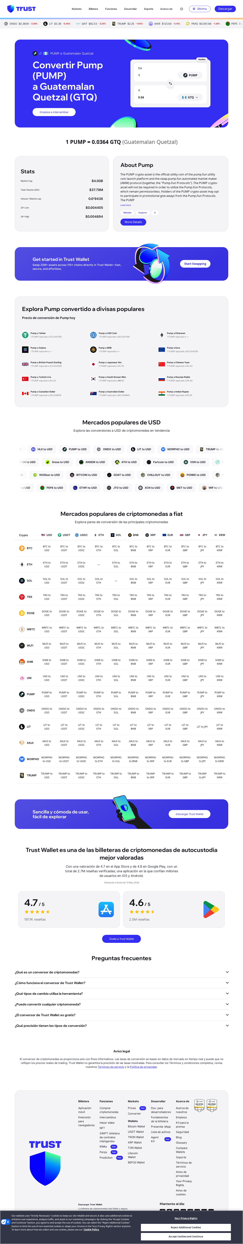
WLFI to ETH (98, 645)
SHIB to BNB (133, 661)
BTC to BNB (133, 548)
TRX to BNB (133, 597)
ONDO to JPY (202, 710)
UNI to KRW (219, 678)
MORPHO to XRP (150, 759)
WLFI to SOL (116, 645)
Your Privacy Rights (186, 1218)
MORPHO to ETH (98, 759)
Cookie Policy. (91, 1229)
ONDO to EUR (167, 710)
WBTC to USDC (81, 629)
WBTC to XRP (150, 629)
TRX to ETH (98, 597)
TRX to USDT (64, 597)
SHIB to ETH (98, 661)
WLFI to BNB (133, 645)
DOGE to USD (47, 613)
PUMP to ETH (99, 694)
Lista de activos (160, 1132)
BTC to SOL (116, 548)
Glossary (181, 1142)
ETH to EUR (168, 564)
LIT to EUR (168, 726)
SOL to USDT (64, 580)
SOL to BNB (133, 580)
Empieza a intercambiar (54, 112)
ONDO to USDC (81, 710)
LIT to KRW (219, 726)
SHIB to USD (46, 661)
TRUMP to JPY (202, 775)
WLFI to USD (46, 645)
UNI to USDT (64, 678)
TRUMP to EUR (168, 775)
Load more (125, 205)
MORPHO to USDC (81, 759)
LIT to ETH (99, 726)
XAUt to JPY (202, 743)
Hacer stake (107, 1122)
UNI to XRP (150, 678)
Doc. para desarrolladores (161, 1110)
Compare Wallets (181, 1150)
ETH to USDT (64, 564)
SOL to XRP (150, 580)
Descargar (225, 9)
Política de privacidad (143, 1067)
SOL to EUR (168, 580)
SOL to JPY (202, 580)
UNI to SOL (116, 678)
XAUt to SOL (116, 743)
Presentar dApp (161, 1126)
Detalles (201, 59)
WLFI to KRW (219, 645)
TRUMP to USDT (64, 775)
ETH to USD (47, 564)
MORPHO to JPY (202, 759)
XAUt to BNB (133, 743)
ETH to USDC (81, 564)
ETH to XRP (150, 564)
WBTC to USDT (64, 629)
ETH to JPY (202, 564)
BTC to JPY (202, 548)
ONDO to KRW (219, 710)
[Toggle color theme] (181, 9)
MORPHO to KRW (219, 759)
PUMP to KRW (219, 694)
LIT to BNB (133, 726)
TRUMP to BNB (133, 775)
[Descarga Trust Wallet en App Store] (106, 909)
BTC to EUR (168, 548)
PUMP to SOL (116, 694)
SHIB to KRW (219, 661)
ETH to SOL (116, 564)
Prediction (110, 1157)
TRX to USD (47, 597)
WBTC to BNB (133, 629)
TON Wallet (135, 1148)
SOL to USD (47, 580)
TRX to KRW (219, 597)
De (140, 68)
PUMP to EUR (168, 694)
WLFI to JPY (202, 645)
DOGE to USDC (81, 613)
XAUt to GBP (185, 743)
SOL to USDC (81, 580)
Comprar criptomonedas (109, 1110)
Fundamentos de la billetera (159, 1119)
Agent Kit (160, 1139)
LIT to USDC (81, 726)
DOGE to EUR (168, 613)
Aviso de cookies (181, 1192)
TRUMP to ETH (99, 775)
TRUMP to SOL (116, 775)
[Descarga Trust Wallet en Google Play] (211, 909)
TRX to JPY (202, 597)
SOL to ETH (99, 580)
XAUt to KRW (219, 743)
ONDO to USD (46, 710)
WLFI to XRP (150, 645)
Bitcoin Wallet (136, 1126)
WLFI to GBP (185, 645)
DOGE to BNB (133, 613)
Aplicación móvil (84, 1110)
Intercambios (108, 1117)
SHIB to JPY (202, 661)
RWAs (108, 1146)
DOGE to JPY (202, 613)
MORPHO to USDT (64, 759)
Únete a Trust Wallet (121, 939)
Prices (136, 1108)
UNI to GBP (185, 678)
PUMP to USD (47, 694)
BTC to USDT (64, 548)
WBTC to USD (47, 629)
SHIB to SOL (116, 661)
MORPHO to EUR (167, 759)
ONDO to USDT (64, 710)
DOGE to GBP (185, 613)
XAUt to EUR (167, 743)
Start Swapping (195, 264)
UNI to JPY (202, 678)
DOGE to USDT (64, 613)
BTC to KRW (219, 548)
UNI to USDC (81, 678)
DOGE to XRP (150, 613)
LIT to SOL (116, 726)
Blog (179, 1137)
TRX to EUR (167, 597)
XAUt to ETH (98, 743)
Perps (108, 1152)
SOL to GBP (185, 580)
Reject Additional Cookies (186, 1227)
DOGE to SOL (116, 613)
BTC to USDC (81, 548)
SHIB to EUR (167, 661)
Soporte (181, 1157)
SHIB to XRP (150, 661)
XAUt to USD (46, 743)
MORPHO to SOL (116, 759)
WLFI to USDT (64, 645)
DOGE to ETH (99, 613)
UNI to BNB (133, 678)
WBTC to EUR (168, 629)
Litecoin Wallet (133, 1155)
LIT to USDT (64, 726)
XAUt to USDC (81, 743)
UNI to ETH (99, 678)
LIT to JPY (202, 726)
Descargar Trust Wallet (189, 814)
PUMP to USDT (64, 694)
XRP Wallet (135, 1142)
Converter (134, 1113)
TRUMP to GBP (185, 775)
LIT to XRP (150, 726)
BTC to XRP (150, 548)
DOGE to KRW (219, 613)
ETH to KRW (219, 564)
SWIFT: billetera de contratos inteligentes (110, 1137)
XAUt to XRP (150, 743)
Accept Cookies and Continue (186, 1236)
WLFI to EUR (167, 645)
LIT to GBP (185, 726)
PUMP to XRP (150, 694)
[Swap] (170, 83)
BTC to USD (47, 548)
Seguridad (182, 1132)
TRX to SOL (116, 597)
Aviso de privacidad (182, 1173)
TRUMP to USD (46, 775)
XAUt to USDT (64, 743)
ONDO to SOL (116, 710)
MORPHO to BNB (133, 759)
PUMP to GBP (185, 694)
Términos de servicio (111, 1067)
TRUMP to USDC (81, 775)
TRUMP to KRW (219, 775)
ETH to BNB (133, 564)
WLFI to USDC (81, 645)
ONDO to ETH (98, 710)
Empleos (181, 1117)
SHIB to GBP (185, 661)
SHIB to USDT (64, 661)
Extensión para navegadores (86, 1121)
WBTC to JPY (202, 629)
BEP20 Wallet (136, 1162)
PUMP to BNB (133, 694)
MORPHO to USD (46, 759)
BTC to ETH (99, 548)
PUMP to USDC (81, 694)
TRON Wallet (136, 1137)
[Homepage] (21, 9)
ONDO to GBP (185, 710)
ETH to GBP (185, 564)
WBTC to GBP (185, 629)
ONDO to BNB (133, 710)
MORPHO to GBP (185, 759)
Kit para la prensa (182, 1124)
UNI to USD (47, 678)
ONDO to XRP (150, 710)
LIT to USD (46, 726)
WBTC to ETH (99, 629)
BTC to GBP (185, 548)
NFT (102, 1128)
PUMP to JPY (202, 694)
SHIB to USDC (81, 661)
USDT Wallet (136, 1131)
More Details (133, 222)
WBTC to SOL (116, 629)
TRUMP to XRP (150, 775)
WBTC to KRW (219, 629)
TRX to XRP (150, 597)
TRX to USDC (81, 597)
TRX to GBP (185, 597)
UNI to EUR (168, 678)
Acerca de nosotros (182, 1110)
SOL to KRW (219, 580)
